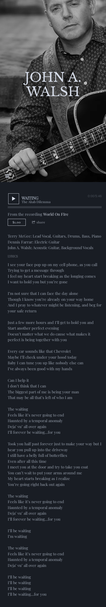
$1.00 (17, 222)
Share (41, 222)
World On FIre (55, 214)
